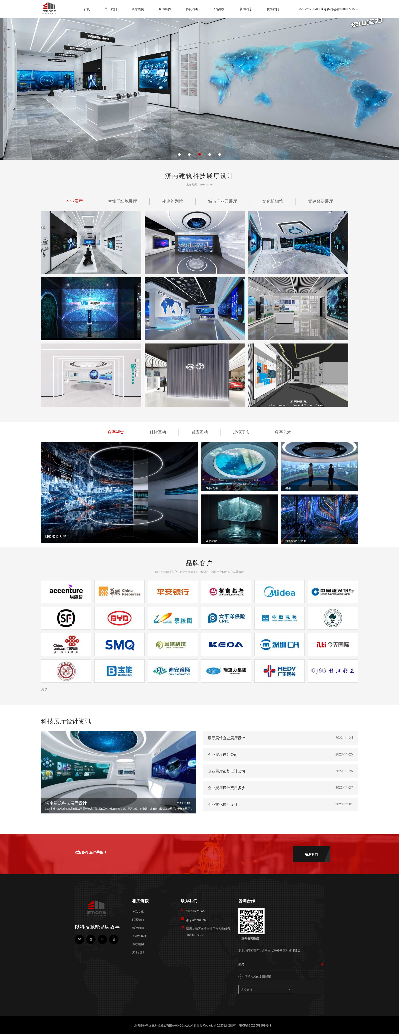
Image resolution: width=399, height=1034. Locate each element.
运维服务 (220, 22)
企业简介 (112, 22)
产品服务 (219, 9)
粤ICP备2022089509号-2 (254, 1025)
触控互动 (187, 22)
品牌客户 (295, 22)
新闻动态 (246, 9)
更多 (44, 689)
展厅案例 (138, 9)
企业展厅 (139, 22)
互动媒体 (165, 9)
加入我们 (317, 22)
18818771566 (195, 911)
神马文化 (138, 911)
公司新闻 (247, 22)
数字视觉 (166, 22)
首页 (87, 9)
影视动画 (192, 9)
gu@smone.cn (196, 920)
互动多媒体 (139, 936)
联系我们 (273, 9)
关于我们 (111, 9)
